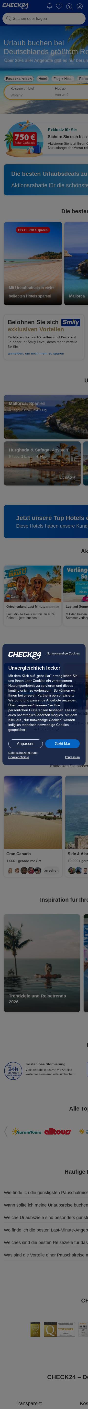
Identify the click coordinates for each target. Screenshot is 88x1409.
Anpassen (25, 744)
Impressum (72, 757)
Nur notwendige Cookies (63, 653)
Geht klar (62, 744)
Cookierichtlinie (18, 757)
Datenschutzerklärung (23, 753)
